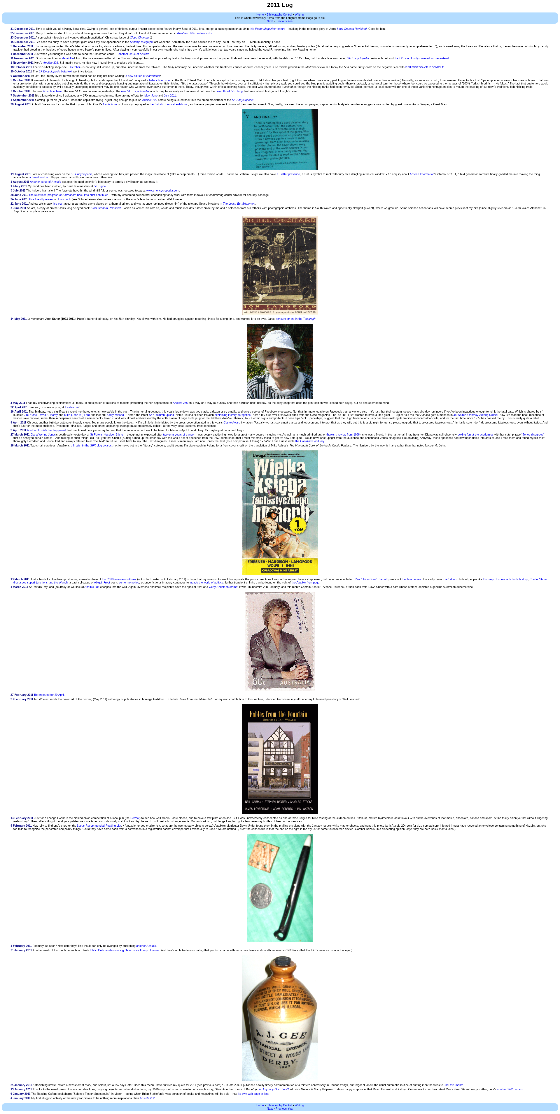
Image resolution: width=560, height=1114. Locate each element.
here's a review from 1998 (343, 434)
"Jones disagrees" (533, 434)
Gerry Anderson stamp (223, 587)
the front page (305, 582)
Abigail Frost (102, 582)
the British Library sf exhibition (169, 104)
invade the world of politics (206, 582)
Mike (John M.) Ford (77, 414)
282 (147, 1098)
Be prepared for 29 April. (49, 694)
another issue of (134, 54)
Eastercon (71, 407)
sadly (110, 414)
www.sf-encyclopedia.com (162, 190)
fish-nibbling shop (160, 80)
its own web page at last (253, 1093)
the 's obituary (309, 441)
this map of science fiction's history (505, 579)
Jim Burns (30, 414)
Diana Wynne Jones (43, 434)
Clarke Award (232, 422)
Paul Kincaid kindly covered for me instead (421, 58)
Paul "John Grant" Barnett (371, 579)
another (146, 945)
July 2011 (170, 95)
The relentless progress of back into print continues (68, 195)
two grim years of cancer (178, 434)
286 (180, 402)
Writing (299, 14)
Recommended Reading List (99, 825)
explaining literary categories (233, 414)
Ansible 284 (91, 587)
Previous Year (284, 21)
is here (52, 91)
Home (260, 14)
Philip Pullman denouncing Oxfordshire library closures (124, 950)
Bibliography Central (279, 14)
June (154, 95)
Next (270, 21)
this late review (411, 579)
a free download (39, 177)
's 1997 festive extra (194, 33)
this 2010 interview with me (119, 579)
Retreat (135, 818)
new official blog (229, 91)
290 (149, 100)
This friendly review (41, 199)
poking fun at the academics (476, 434)
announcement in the (295, 318)
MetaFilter (67, 58)
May (147, 95)
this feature (267, 28)
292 (50, 62)
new (135, 91)
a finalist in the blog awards (91, 445)
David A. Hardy (48, 414)
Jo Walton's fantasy (475, 414)
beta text (55, 71)
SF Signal (100, 186)
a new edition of (143, 75)
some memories (129, 582)
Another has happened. (46, 430)
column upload (161, 414)
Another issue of (45, 181)
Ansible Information (422, 174)
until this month (453, 1085)
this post (57, 203)
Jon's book (64, 199)
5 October (74, 67)
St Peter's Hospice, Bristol (107, 434)
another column (510, 1089)
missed (119, 414)
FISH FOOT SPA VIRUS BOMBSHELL (425, 67)
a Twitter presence (288, 174)
